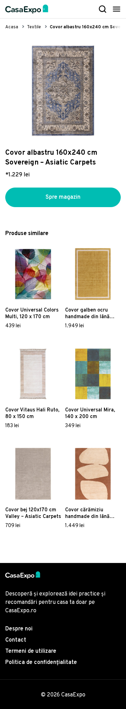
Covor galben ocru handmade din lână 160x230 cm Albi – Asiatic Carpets (87, 313)
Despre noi (19, 629)
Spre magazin (63, 197)
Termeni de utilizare (30, 651)
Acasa (11, 27)
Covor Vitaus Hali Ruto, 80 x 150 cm (32, 413)
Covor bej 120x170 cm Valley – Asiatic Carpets (33, 513)
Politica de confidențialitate (41, 662)
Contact (15, 640)
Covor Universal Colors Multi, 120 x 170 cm (31, 313)
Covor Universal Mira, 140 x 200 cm (90, 413)
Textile (34, 27)
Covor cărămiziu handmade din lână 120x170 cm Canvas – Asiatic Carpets (90, 513)
